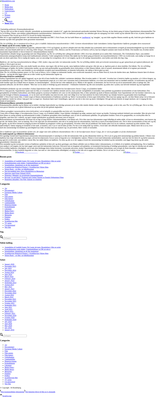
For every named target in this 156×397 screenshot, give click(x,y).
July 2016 (8, 328)
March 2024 (9, 277)
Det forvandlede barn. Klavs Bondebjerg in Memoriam (24, 171)
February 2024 (10, 279)
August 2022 (9, 295)
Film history (9, 199)
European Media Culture (13, 192)
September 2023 (10, 283)
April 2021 (8, 309)
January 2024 (9, 281)
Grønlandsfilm (10, 203)
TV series (8, 223)
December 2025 (10, 266)
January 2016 (9, 330)
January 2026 (9, 264)
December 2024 (10, 270)
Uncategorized (10, 225)
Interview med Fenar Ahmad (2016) (17, 173)
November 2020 (10, 315)
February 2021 (10, 313)
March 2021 (9, 311)
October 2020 (10, 318)
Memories (8, 215)
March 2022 (9, 297)
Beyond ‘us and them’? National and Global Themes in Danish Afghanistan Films (34, 177)
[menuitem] (80, 5)
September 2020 (10, 320)
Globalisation (9, 201)
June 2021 (8, 307)
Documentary (9, 190)
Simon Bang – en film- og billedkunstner (19, 169)
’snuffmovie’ (86, 37)
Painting (8, 217)
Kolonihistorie (10, 207)
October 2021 (10, 303)
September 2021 (10, 305)
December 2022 (10, 291)
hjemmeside (24, 95)
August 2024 (9, 272)
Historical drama (10, 205)
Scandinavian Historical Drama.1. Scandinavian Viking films (26, 167)
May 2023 (8, 287)
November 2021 (10, 301)
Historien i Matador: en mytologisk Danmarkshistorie (24, 175)
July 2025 (8, 268)
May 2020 (8, 326)
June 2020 (8, 324)
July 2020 (8, 322)
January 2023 (9, 289)
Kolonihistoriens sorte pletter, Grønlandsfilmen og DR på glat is (27, 163)
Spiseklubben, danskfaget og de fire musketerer (22, 165)
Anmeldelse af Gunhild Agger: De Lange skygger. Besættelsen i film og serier (33, 161)
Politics (7, 219)
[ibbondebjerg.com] (7, 1)
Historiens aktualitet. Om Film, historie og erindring (23, 179)
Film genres (9, 197)
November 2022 (10, 293)
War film (8, 227)
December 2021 (10, 299)
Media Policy (9, 211)
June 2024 (8, 274)
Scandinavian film (11, 221)
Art (6, 188)
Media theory (9, 213)
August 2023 (9, 285)
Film (6, 194)
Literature (8, 209)
